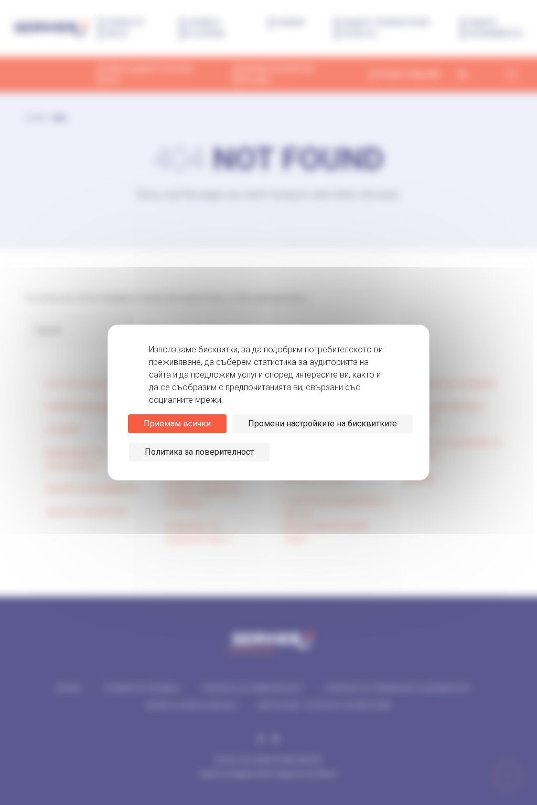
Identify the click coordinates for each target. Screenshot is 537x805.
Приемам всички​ (177, 423)
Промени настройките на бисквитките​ (322, 423)
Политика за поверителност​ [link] (199, 452)
